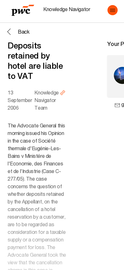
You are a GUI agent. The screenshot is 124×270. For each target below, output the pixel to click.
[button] (112, 10)
